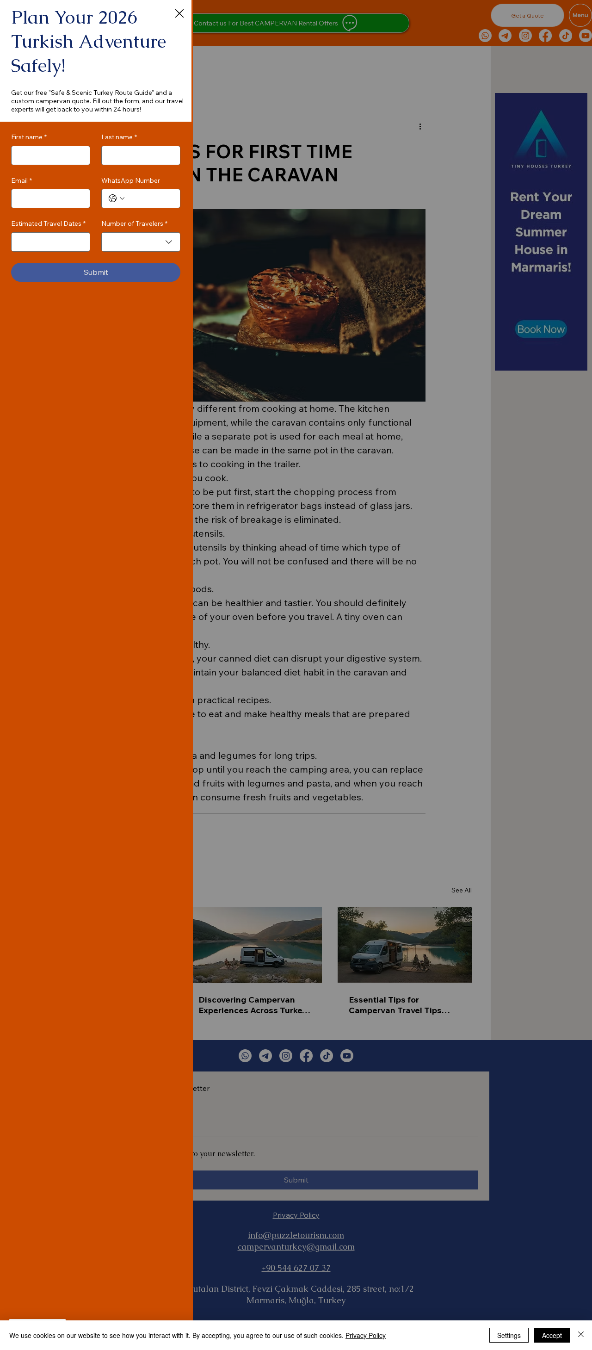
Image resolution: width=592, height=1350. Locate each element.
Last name (119, 137)
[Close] (580, 1335)
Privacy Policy (365, 1335)
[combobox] (140, 242)
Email (21, 180)
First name (29, 137)
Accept (552, 1335)
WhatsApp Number (130, 180)
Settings (509, 1335)
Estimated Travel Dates (48, 223)
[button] (179, 14)
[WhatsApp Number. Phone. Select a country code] (116, 198)
